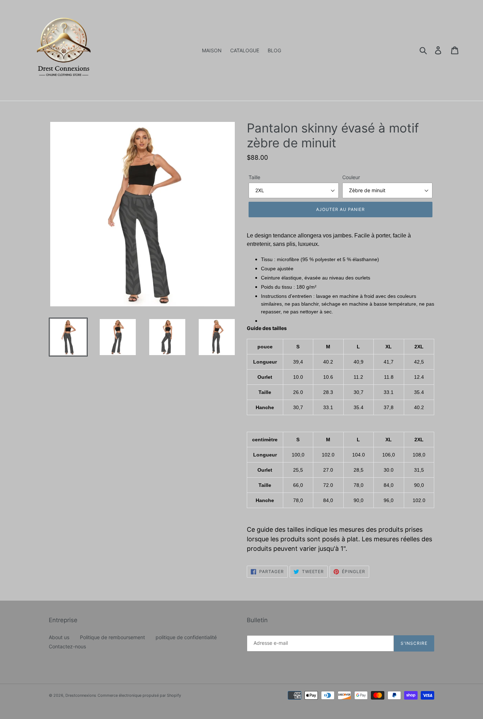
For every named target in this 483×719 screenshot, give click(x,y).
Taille (254, 177)
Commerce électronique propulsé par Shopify (139, 695)
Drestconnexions (80, 695)
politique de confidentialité (186, 637)
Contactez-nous (67, 646)
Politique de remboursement (112, 637)
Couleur (351, 177)
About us (59, 637)
